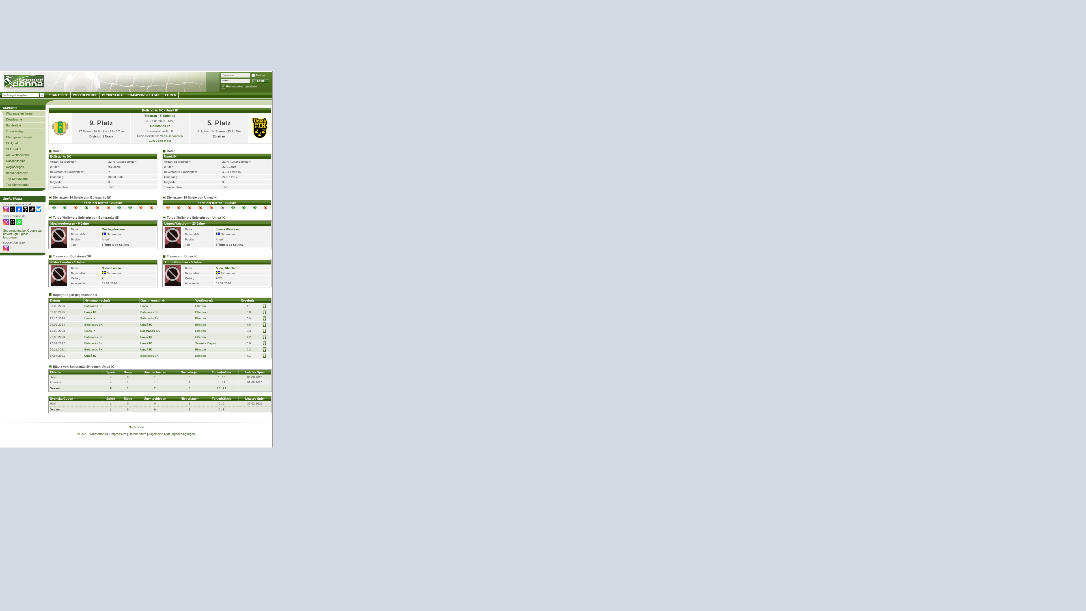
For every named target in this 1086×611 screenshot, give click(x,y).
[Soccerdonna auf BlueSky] (38, 211)
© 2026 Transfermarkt (92, 434)
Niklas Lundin (111, 268)
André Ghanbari (227, 268)
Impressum (118, 434)
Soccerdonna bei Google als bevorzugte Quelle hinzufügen (22, 234)
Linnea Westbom (227, 229)
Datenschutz (137, 434)
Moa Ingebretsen (113, 229)
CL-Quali (12, 143)
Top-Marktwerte (17, 178)
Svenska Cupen (205, 343)
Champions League (19, 137)
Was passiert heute (19, 113)
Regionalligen (15, 167)
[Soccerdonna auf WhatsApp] (19, 223)
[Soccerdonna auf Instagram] (6, 211)
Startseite (58, 95)
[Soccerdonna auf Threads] (25, 211)
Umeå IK (146, 305)
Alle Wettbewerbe (18, 155)
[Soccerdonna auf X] (12, 211)
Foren (170, 95)
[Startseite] (24, 82)
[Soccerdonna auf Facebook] (19, 211)
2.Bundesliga (14, 131)
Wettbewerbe (85, 95)
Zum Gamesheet (160, 140)
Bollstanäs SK (93, 305)
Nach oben (136, 427)
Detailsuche (14, 119)
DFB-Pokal (13, 149)
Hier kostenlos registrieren (241, 86)
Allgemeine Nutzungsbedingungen (171, 434)
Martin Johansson (171, 135)
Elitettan (200, 305)
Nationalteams (15, 161)
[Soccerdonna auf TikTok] (32, 211)
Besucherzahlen (17, 173)
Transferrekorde (17, 184)
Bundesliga (13, 125)
